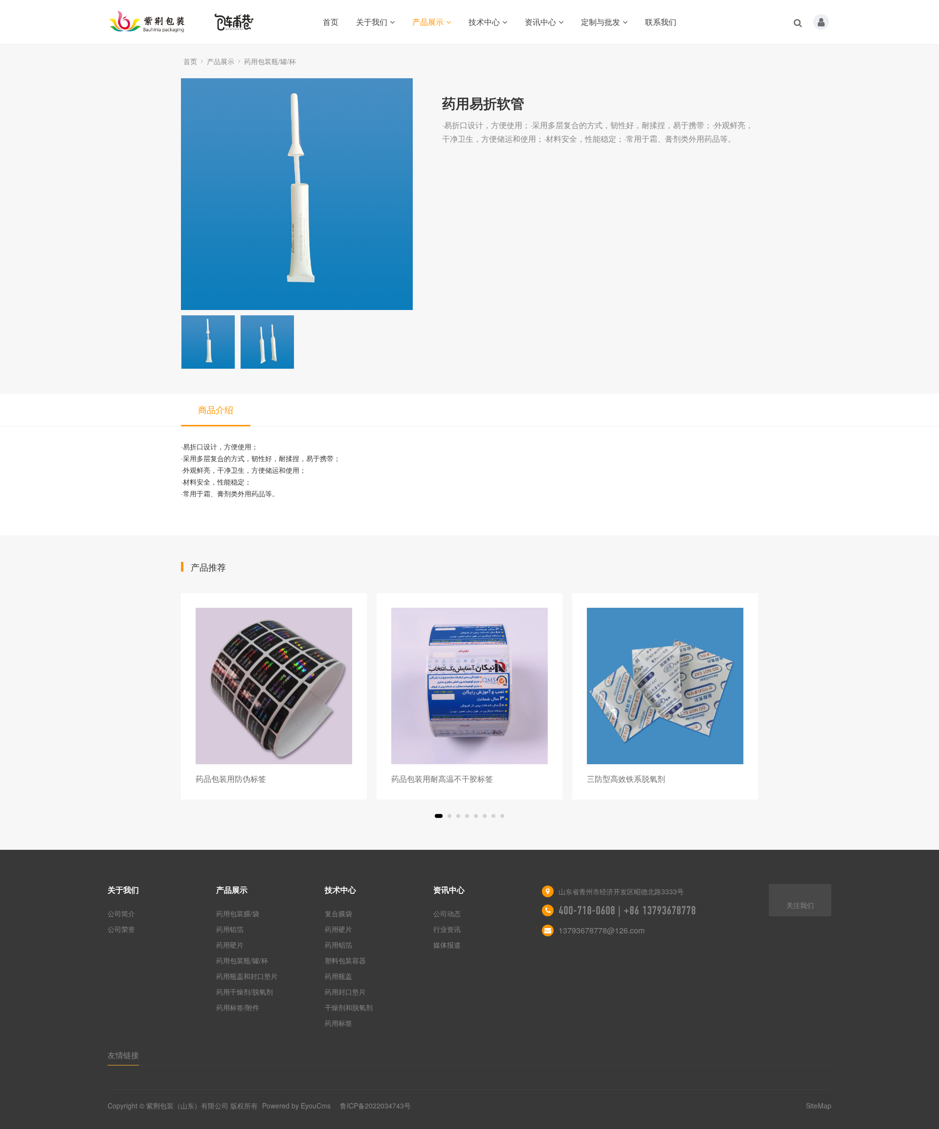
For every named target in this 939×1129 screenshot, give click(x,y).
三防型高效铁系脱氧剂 (626, 778)
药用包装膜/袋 (237, 913)
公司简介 (121, 913)
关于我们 (371, 21)
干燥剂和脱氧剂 (349, 1007)
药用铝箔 (230, 929)
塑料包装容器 (345, 960)
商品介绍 (215, 409)
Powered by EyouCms (295, 1105)
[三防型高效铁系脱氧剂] (665, 686)
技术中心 (484, 21)
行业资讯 (447, 929)
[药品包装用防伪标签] (274, 686)
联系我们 (660, 21)
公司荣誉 (121, 929)
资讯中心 (540, 21)
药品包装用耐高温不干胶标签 (442, 778)
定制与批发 (600, 21)
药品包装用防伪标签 (231, 778)
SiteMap (818, 1105)
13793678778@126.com (602, 930)
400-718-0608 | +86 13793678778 (627, 910)
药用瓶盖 (338, 976)
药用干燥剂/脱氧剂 (244, 991)
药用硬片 (230, 945)
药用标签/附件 (237, 1007)
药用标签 (338, 1023)
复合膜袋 (338, 913)
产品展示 (428, 21)
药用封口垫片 (345, 991)
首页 (330, 21)
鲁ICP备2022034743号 (375, 1105)
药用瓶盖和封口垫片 (247, 976)
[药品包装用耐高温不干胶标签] (469, 686)
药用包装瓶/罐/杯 (270, 61)
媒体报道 (447, 945)
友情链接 (123, 1055)
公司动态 (447, 913)
